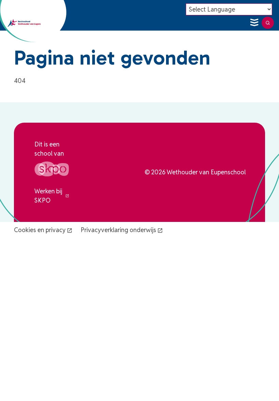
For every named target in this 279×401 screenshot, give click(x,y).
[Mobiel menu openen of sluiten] (254, 22)
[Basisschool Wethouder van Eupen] (24, 23)
